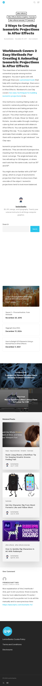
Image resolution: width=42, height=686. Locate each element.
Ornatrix (23, 451)
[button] (38, 2)
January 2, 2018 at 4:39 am (11, 584)
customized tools (27, 80)
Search (6, 224)
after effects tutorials (17, 20)
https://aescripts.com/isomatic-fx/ (18, 604)
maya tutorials (15, 451)
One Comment (33, 39)
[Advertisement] (21, 259)
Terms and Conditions (12, 644)
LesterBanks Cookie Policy (14, 639)
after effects (21, 13)
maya (7, 451)
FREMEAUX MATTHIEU (11, 583)
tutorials (31, 20)
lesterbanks (10, 39)
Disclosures (8, 649)
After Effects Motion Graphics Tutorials (21, 17)
